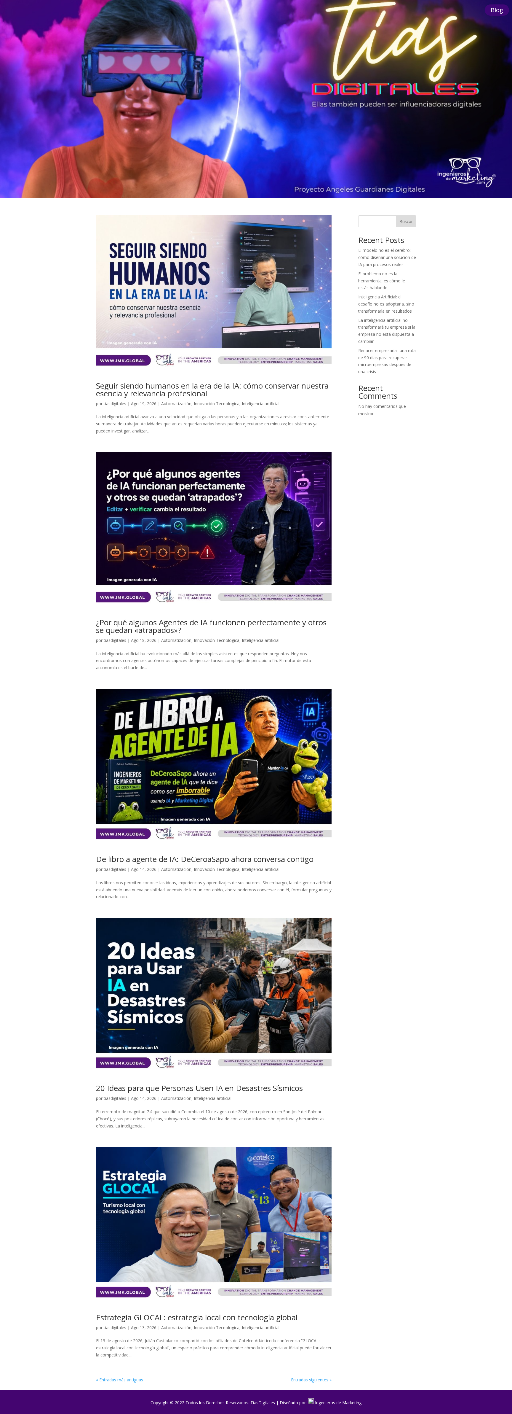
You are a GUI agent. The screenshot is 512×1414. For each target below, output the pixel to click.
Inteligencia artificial (260, 403)
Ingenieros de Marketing (338, 1402)
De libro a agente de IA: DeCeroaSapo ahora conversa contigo (204, 859)
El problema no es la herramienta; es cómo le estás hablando (381, 281)
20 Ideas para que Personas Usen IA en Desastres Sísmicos (199, 1088)
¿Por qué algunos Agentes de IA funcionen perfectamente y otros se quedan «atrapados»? (211, 626)
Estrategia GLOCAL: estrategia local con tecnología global (196, 1317)
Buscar (406, 221)
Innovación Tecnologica (216, 403)
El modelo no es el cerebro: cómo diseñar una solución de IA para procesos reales (387, 257)
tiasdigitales (115, 403)
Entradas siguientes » (311, 1380)
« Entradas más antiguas (119, 1380)
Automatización (176, 403)
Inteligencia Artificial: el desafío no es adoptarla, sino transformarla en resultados (386, 304)
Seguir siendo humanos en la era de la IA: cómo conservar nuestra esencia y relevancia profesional (212, 389)
